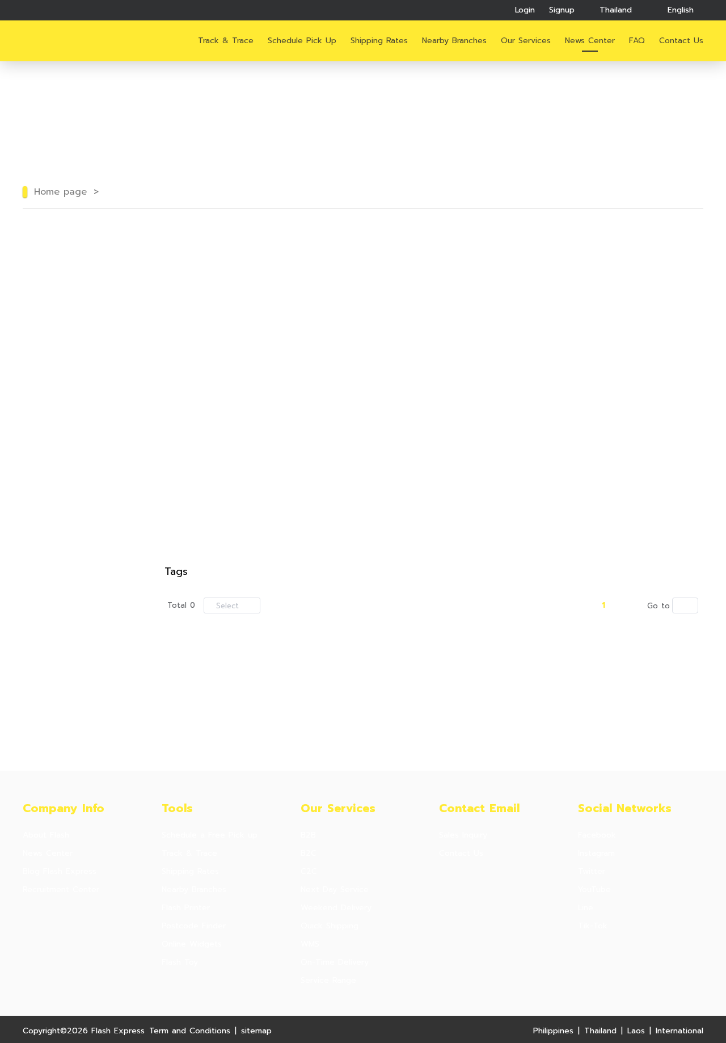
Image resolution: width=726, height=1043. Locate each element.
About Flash (46, 835)
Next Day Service (335, 889)
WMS (310, 944)
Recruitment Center (61, 889)
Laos (636, 1031)
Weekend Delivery (336, 908)
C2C (309, 871)
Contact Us (461, 853)
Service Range (328, 980)
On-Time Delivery (335, 962)
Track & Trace (226, 41)
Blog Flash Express (59, 871)
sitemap (256, 1031)
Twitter (591, 871)
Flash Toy (180, 962)
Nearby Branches (454, 41)
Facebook (597, 835)
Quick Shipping (329, 926)
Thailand (600, 1031)
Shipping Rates (379, 41)
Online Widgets (192, 944)
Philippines (553, 1031)
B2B (308, 835)
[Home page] (64, 40)
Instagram (596, 853)
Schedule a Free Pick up (210, 835)
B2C (308, 853)
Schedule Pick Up (302, 41)
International (679, 1031)
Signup (562, 10)
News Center (590, 41)
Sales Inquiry (463, 835)
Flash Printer (186, 908)
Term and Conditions (189, 1031)
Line (585, 908)
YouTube (594, 889)
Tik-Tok (592, 926)
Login (525, 10)
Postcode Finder (194, 926)
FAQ (637, 41)
